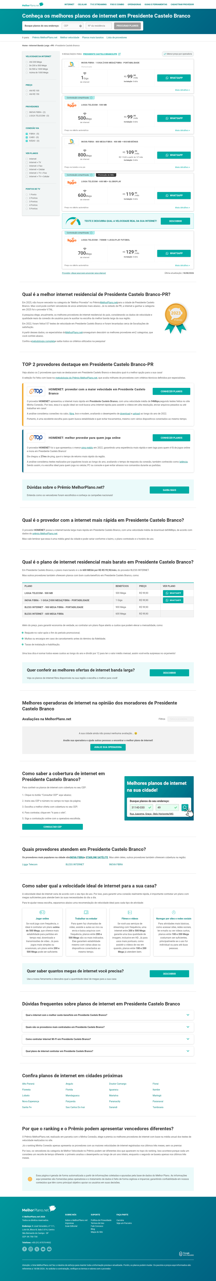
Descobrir (169, 973)
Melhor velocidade (69, 37)
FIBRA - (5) (34, 134)
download (125, 413)
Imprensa (69, 1223)
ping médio (87, 447)
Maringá (157, 1095)
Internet (69, 4)
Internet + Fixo (35, 166)
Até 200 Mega (35, 62)
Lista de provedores (117, 37)
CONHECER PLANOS (171, 391)
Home (25, 45)
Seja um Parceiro (124, 1223)
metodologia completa (43, 341)
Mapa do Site (97, 1232)
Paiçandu (71, 1101)
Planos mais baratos (93, 37)
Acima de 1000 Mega (38, 72)
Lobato (26, 1095)
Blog (93, 1229)
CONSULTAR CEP (52, 826)
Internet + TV (35, 162)
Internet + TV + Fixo (38, 173)
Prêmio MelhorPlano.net (44, 37)
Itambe (156, 1089)
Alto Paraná (28, 1083)
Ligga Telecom (29, 864)
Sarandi (113, 1107)
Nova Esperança (30, 1101)
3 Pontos (33, 201)
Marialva (113, 1095)
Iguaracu (113, 1089)
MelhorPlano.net (108, 302)
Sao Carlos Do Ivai (75, 1107)
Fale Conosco (97, 1226)
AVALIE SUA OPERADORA (108, 747)
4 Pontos (33, 205)
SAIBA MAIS (169, 490)
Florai (156, 1083)
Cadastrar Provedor (182, 4)
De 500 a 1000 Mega (38, 69)
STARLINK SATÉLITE (97, 857)
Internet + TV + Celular (39, 176)
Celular (82, 4)
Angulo (69, 1083)
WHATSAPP (175, 593)
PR (52, 45)
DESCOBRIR (175, 221)
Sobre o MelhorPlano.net (76, 1220)
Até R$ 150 (34, 94)
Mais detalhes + (182, 90)
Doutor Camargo (117, 1083)
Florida (69, 1089)
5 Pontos (33, 208)
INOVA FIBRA (77, 857)
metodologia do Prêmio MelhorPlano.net (76, 377)
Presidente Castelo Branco (68, 45)
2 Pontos (33, 198)
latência (183, 461)
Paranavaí (158, 1101)
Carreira (120, 1220)
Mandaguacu (72, 1095)
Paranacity (114, 1101)
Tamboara (158, 1107)
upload (136, 413)
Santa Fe (26, 1107)
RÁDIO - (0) (34, 141)
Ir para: (25, 37)
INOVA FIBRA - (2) (37, 112)
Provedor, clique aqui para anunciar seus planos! (84, 273)
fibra (71, 413)
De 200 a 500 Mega (38, 65)
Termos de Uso (97, 1223)
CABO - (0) (34, 137)
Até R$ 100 (34, 90)
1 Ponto (32, 194)
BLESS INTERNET (75, 864)
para (97, 54)
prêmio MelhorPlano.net (44, 533)
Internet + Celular (37, 169)
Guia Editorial (71, 1226)
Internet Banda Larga (39, 45)
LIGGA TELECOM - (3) (39, 116)
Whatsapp (176, 77)
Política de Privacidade (101, 1220)
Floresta (26, 1089)
